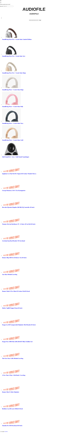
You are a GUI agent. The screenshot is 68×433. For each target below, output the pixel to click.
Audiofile (6, 431)
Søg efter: (1, 6)
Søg (40, 20)
